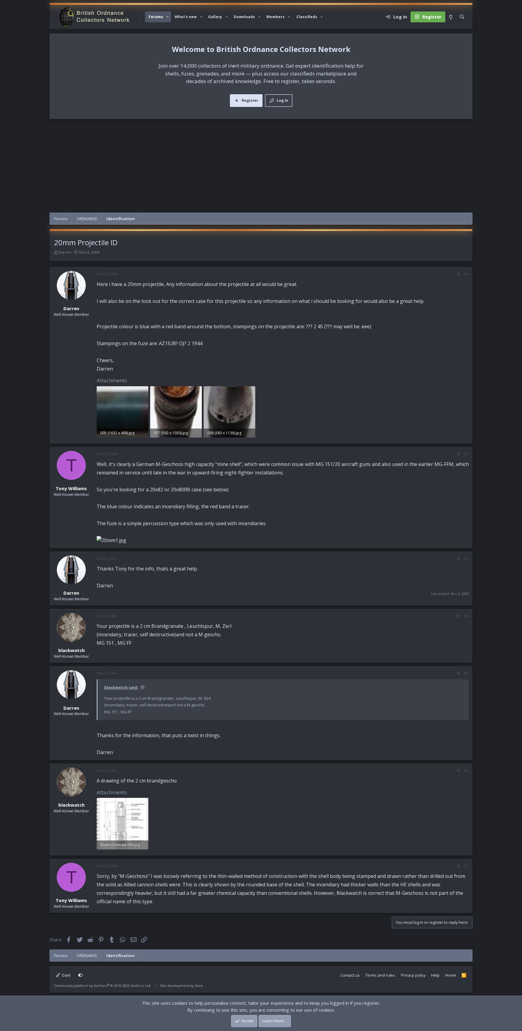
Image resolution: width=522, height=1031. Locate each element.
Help (435, 975)
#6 (466, 770)
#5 (466, 673)
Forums (156, 16)
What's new (186, 16)
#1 (466, 274)
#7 (466, 866)
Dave (199, 985)
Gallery (215, 16)
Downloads (244, 16)
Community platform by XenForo (102, 985)
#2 (466, 454)
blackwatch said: (121, 687)
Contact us (350, 975)
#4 (466, 615)
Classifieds (306, 16)
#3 (466, 558)
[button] (167, 16)
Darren (64, 252)
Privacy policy (413, 975)
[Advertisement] (261, 167)
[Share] (458, 274)
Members (275, 16)
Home (450, 975)
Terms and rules (380, 975)
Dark (66, 975)
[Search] (462, 16)
